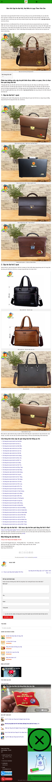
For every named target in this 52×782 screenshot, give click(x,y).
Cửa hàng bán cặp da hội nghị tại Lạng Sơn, (12, 500)
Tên (4, 595)
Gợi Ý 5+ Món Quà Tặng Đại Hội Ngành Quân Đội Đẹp (17, 719)
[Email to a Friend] (27, 552)
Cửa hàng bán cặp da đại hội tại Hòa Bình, (12, 441)
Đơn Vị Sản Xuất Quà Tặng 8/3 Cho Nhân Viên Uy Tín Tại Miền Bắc (20, 732)
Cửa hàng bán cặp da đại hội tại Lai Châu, (12, 448)
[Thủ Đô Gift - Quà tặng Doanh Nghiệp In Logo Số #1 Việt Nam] (26, 1)
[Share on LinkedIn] (30, 552)
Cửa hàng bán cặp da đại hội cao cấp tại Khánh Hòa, (14, 519)
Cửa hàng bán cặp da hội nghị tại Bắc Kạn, (12, 495)
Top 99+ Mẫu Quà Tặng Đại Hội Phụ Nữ (14, 737)
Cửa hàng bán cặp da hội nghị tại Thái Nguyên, (13, 498)
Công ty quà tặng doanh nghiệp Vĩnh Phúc (13, 572)
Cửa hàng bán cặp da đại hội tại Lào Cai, (11, 450)
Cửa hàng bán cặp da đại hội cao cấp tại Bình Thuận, (14, 524)
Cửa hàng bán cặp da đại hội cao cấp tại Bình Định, (14, 514)
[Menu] (2, 1)
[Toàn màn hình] (2, 727)
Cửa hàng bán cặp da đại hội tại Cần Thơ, (11, 465)
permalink (35, 557)
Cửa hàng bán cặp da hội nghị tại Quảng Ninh (12, 505)
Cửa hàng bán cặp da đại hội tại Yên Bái (11, 453)
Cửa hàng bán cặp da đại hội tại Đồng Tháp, (12, 467)
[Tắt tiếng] (2, 723)
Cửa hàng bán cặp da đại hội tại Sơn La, (11, 443)
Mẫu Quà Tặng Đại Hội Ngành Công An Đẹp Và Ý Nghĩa (18, 728)
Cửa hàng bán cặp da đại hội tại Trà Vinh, (12, 481)
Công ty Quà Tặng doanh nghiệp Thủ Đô (10, 530)
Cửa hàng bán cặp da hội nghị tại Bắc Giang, (12, 503)
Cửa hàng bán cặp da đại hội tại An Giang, (12, 455)
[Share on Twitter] (25, 552)
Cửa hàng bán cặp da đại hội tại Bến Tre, (11, 460)
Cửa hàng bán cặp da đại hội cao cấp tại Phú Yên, (13, 517)
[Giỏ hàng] (36, 1)
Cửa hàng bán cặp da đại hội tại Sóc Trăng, (12, 476)
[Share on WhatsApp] (20, 552)
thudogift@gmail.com (6, 769)
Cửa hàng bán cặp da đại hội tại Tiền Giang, (12, 479)
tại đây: (23, 533)
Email (4, 601)
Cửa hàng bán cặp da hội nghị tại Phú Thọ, (12, 486)
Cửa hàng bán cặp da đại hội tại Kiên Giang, (12, 472)
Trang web (5, 607)
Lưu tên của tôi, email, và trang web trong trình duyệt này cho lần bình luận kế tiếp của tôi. (26, 614)
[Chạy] (2, 714)
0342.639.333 (5, 765)
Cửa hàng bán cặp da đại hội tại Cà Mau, (11, 462)
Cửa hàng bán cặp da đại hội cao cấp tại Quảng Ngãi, (14, 512)
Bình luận (5, 583)
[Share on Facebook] (22, 552)
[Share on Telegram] (32, 552)
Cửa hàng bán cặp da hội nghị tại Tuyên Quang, (13, 491)
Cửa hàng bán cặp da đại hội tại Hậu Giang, (12, 469)
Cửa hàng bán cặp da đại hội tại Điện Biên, (12, 446)
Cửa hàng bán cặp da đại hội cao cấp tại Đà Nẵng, (14, 507)
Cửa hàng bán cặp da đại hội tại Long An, (11, 474)
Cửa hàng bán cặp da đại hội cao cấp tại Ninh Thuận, (14, 521)
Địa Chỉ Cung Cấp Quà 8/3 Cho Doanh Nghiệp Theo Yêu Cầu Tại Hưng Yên (22, 723)
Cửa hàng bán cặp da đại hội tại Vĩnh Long (12, 484)
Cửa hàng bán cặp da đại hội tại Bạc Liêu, (12, 458)
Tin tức (26, 557)
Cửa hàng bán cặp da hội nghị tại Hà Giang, (12, 488)
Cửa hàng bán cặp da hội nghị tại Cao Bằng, (12, 493)
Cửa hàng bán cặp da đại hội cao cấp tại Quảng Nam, (14, 510)
